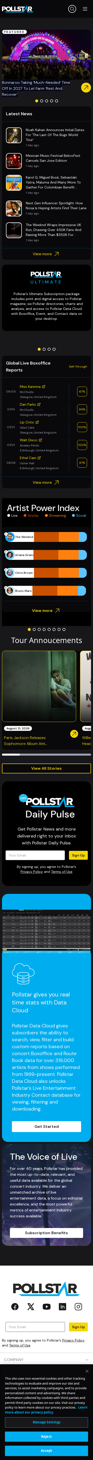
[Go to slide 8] (63, 629)
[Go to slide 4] (51, 100)
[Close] (87, 1371)
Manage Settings (47, 1422)
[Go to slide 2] (41, 100)
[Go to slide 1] (36, 100)
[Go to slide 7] (59, 629)
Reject (46, 1436)
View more (42, 253)
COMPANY (14, 1359)
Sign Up (78, 855)
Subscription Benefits (46, 1232)
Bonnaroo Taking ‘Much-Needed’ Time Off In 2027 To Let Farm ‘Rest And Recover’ (36, 88)
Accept (46, 1450)
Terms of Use (61, 871)
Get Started (46, 1126)
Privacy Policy (32, 871)
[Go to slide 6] (54, 629)
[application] (46, 564)
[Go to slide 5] (56, 100)
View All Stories (46, 768)
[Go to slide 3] (46, 100)
